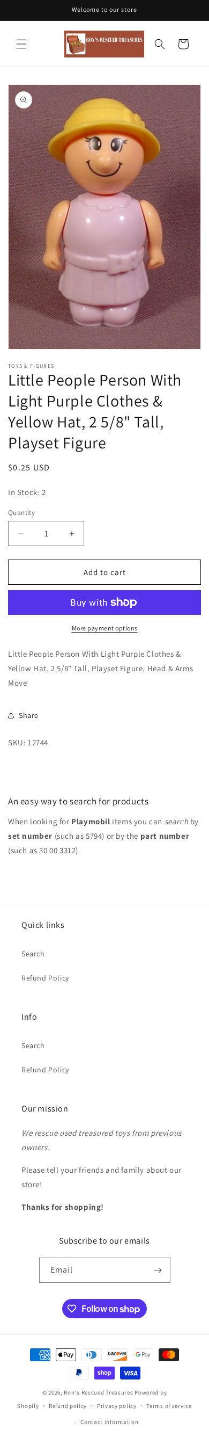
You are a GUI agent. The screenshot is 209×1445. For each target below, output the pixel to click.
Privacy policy (117, 1406)
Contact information (109, 1422)
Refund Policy (45, 978)
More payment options (105, 628)
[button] (21, 44)
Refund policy (68, 1406)
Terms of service (168, 1406)
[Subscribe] (158, 1270)
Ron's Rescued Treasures (98, 1392)
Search (33, 954)
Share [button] (29, 715)
